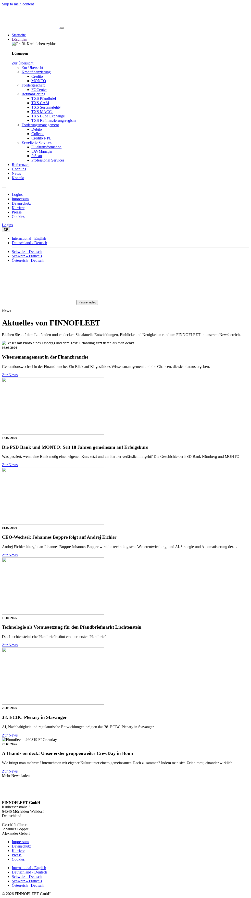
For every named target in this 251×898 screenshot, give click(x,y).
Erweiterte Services (36, 142)
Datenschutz (21, 203)
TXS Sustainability (46, 107)
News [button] (16, 173)
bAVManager (41, 151)
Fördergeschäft (33, 85)
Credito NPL (41, 138)
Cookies (18, 216)
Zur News (10, 375)
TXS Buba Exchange (48, 116)
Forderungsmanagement (40, 125)
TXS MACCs (42, 112)
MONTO (38, 81)
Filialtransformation (46, 147)
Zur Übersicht (22, 63)
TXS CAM (40, 103)
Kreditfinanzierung (36, 72)
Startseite (19, 35)
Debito (36, 129)
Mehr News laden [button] (16, 775)
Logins (17, 194)
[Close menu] (4, 187)
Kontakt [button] (18, 178)
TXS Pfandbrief (43, 98)
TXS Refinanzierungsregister (53, 120)
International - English (29, 238)
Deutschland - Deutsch (29, 243)
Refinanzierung (33, 94)
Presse (17, 212)
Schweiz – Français (27, 256)
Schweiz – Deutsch (27, 251)
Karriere (18, 208)
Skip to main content (18, 4)
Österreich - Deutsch (28, 260)
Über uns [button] (19, 169)
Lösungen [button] (19, 39)
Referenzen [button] (20, 164)
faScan (36, 156)
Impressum (20, 199)
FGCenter (39, 89)
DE (6, 230)
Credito (37, 76)
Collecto (37, 134)
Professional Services (47, 160)
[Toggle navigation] (62, 28)
